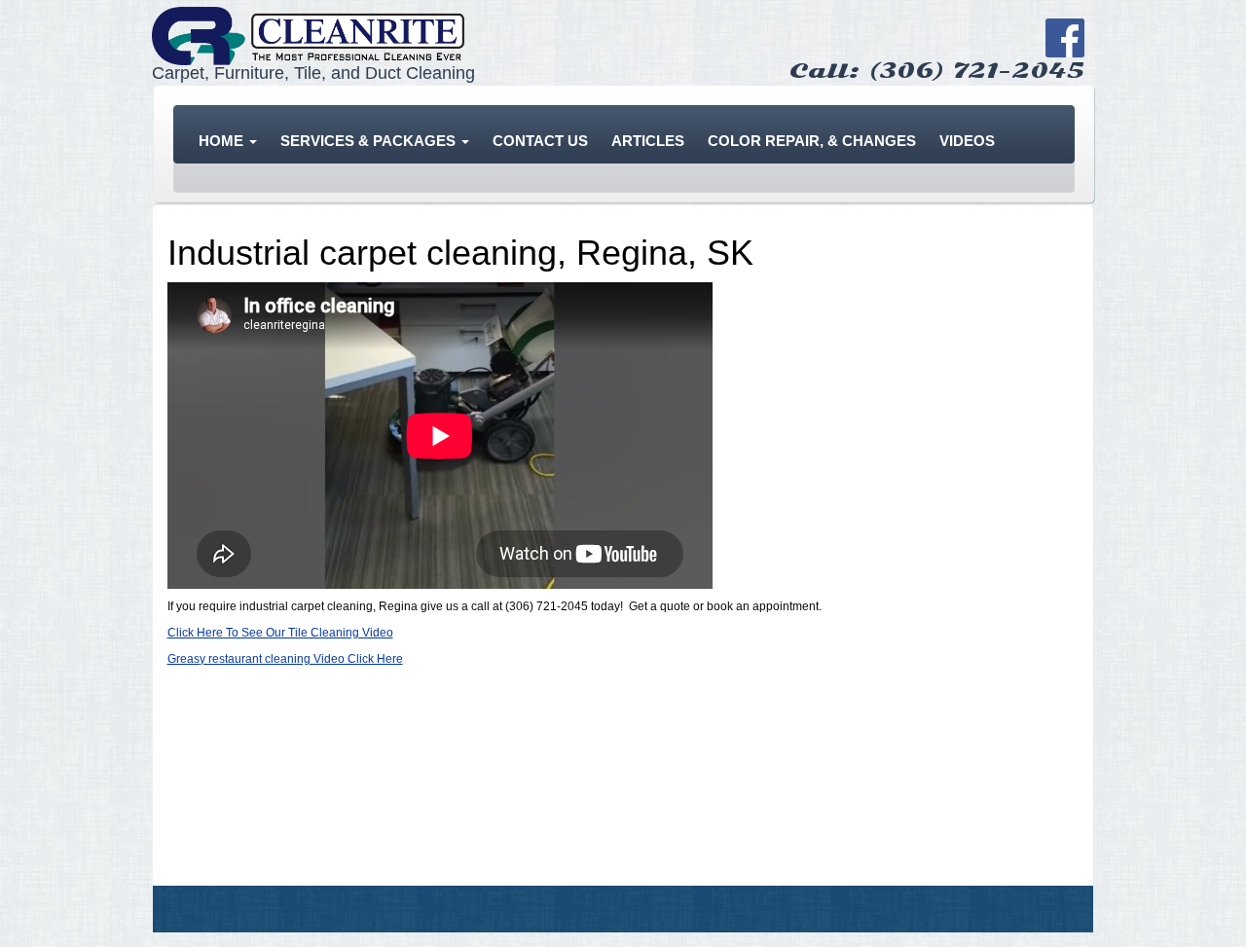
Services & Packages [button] (369, 140)
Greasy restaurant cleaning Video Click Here (285, 659)
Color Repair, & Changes (812, 140)
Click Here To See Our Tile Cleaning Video (280, 632)
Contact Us (540, 140)
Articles (647, 140)
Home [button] (223, 140)
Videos (967, 140)
